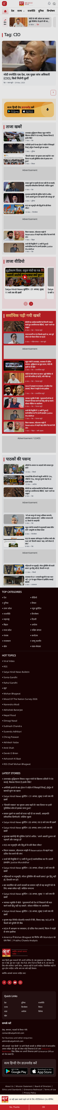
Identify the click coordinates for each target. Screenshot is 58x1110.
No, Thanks (14, 1107)
